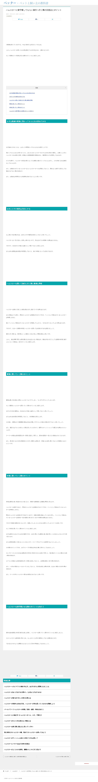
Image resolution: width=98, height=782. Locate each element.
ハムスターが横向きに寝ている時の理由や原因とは (15, 756)
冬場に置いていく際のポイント (17, 107)
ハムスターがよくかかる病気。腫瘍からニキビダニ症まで (22, 749)
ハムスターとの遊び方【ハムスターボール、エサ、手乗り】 (23, 715)
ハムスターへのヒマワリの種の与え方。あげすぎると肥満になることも (26, 686)
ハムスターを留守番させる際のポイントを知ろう (21, 111)
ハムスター (9, 16)
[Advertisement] (36, 32)
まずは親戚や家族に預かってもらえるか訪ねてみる (22, 93)
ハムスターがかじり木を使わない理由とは (17, 721)
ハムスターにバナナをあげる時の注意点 (17, 744)
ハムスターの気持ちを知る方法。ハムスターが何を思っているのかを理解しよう (29, 703)
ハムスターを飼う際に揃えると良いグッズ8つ (18, 726)
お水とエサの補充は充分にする (17, 96)
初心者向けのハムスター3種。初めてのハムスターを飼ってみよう (25, 732)
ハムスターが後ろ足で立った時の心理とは (17, 698)
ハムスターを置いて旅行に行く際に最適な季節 (21, 100)
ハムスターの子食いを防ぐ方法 (62, 756)
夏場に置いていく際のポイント (17, 103)
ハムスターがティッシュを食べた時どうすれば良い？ (21, 738)
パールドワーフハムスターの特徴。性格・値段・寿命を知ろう (24, 709)
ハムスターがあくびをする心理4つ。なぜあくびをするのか (23, 692)
